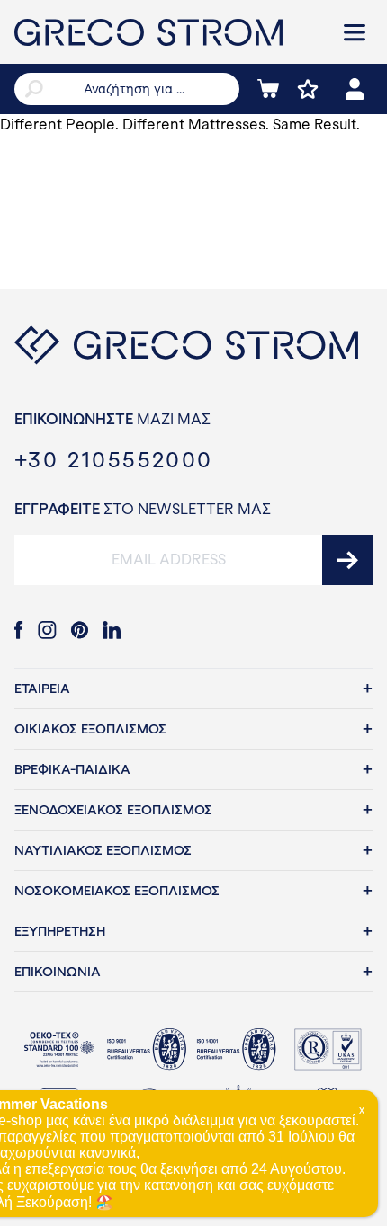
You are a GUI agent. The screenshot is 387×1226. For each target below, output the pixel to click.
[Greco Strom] (166, 32)
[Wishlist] (308, 89)
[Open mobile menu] (355, 32)
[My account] (355, 89)
